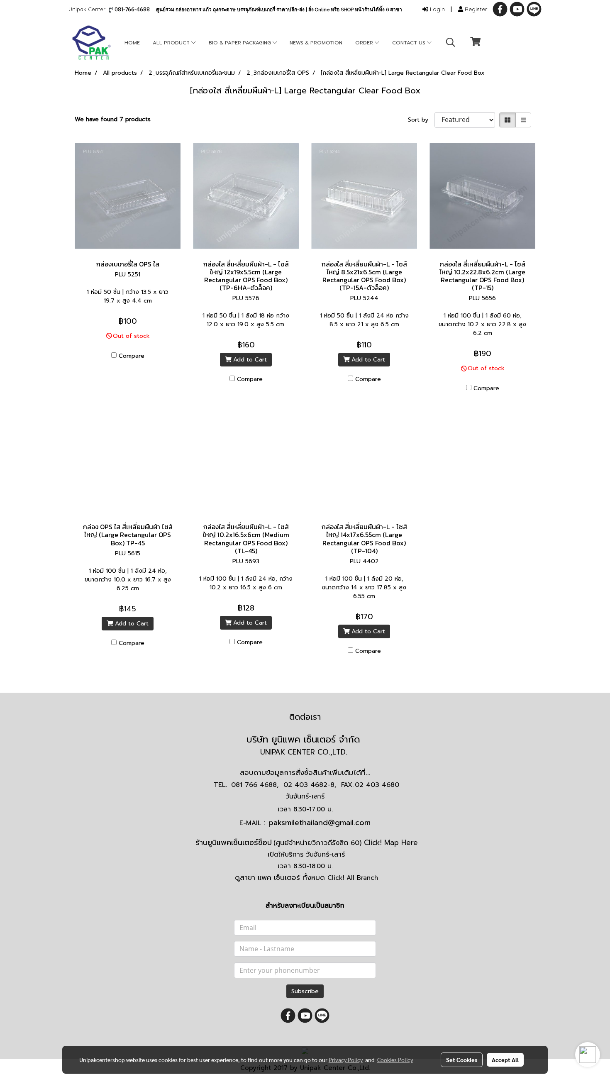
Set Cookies (461, 1059)
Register (475, 9)
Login (436, 9)
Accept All (505, 1059)
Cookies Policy (395, 1059)
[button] (451, 42)
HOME (132, 42)
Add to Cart (249, 359)
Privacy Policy (346, 1059)
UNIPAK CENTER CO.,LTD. (305, 752)
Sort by (421, 119)
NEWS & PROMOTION (316, 42)
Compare (131, 356)
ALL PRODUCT (172, 42)
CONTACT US (409, 42)
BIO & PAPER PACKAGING (241, 42)
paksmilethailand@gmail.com (319, 822)
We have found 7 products (113, 119)
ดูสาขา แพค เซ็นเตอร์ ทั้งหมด (306, 877)
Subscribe (305, 991)
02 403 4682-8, (309, 785)
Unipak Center (88, 9)
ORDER (365, 42)
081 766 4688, (254, 785)
